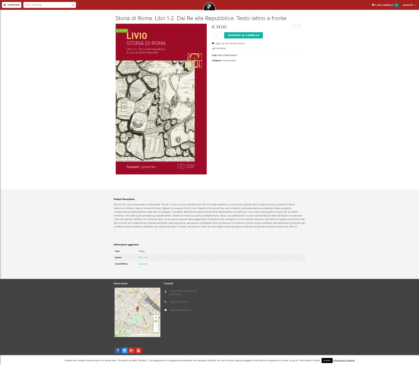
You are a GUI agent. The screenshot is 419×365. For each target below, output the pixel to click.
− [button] (156, 330)
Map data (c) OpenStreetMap (151, 336)
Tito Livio (143, 257)
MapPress (140, 336)
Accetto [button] (327, 360)
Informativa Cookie (344, 360)
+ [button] (156, 325)
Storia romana (229, 60)
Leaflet (134, 336)
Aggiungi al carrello (243, 35)
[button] (409, 5)
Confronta (220, 48)
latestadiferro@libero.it (180, 310)
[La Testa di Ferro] (209, 8)
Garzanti (142, 264)
